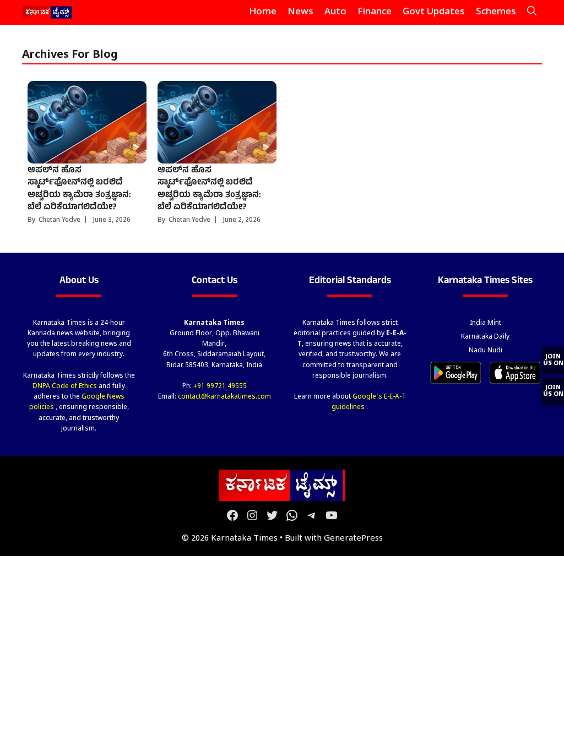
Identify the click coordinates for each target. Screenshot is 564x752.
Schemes (496, 12)
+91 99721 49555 (220, 386)
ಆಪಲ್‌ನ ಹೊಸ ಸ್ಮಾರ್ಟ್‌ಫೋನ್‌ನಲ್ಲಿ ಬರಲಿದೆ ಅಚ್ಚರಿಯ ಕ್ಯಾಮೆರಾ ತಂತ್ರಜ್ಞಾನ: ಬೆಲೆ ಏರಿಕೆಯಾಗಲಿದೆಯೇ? (79, 189)
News (300, 12)
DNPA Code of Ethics (65, 386)
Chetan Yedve (59, 220)
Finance (374, 12)
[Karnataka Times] (47, 12)
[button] (532, 12)
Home (262, 12)
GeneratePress (353, 538)
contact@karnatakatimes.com (224, 397)
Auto (335, 12)
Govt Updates (434, 12)
